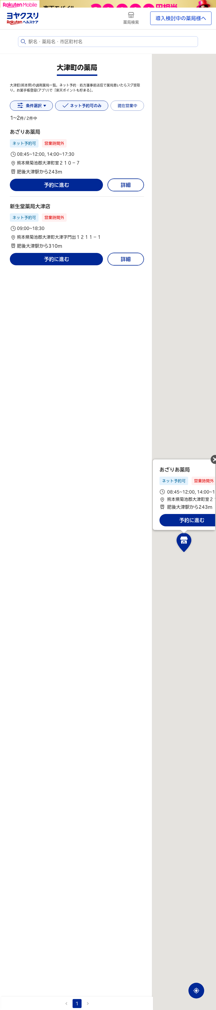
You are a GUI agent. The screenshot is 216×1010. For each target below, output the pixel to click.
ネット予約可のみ (86, 106)
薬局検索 (131, 22)
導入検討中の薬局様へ (181, 18)
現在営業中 (127, 106)
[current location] (196, 990)
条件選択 (34, 106)
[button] (77, 151)
